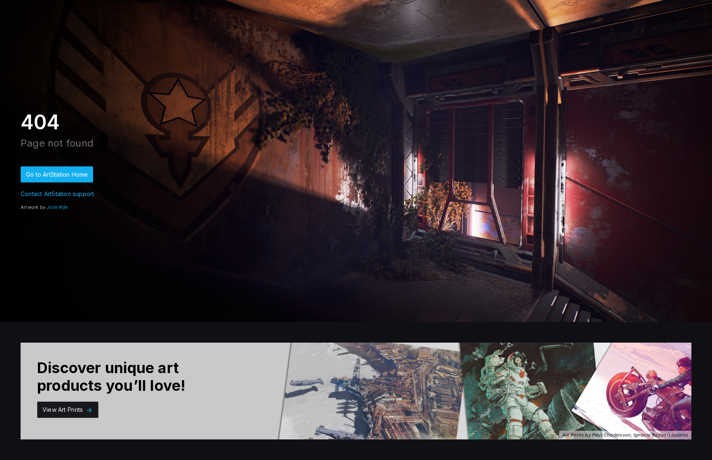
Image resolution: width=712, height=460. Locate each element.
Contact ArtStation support (57, 193)
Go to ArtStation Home (57, 174)
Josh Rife (57, 207)
